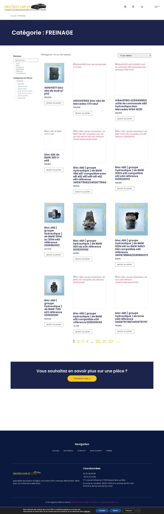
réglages (87, 512)
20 (97, 341)
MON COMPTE (96, 450)
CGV (116, 502)
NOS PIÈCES (68, 450)
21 (104, 341)
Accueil (13, 16)
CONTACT (81, 450)
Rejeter (115, 510)
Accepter (102, 510)
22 (110, 341)
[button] (125, 6)
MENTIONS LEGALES (79, 502)
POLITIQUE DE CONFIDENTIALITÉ (100, 502)
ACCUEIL (55, 450)
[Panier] (142, 6)
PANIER (109, 450)
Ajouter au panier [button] (53, 103)
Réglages (129, 510)
